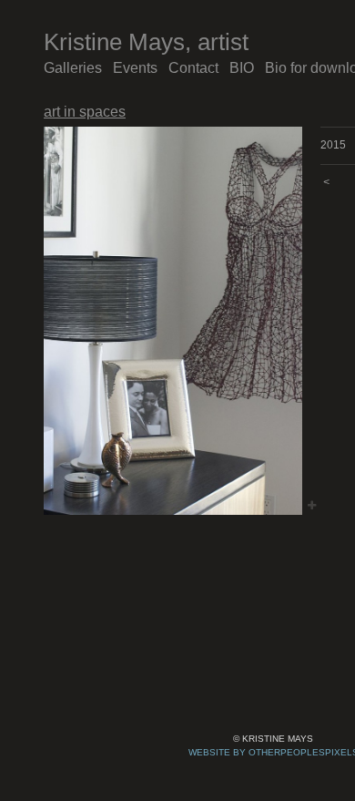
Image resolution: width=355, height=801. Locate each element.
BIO (241, 68)
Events (135, 68)
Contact (193, 68)
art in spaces (85, 111)
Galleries (73, 68)
